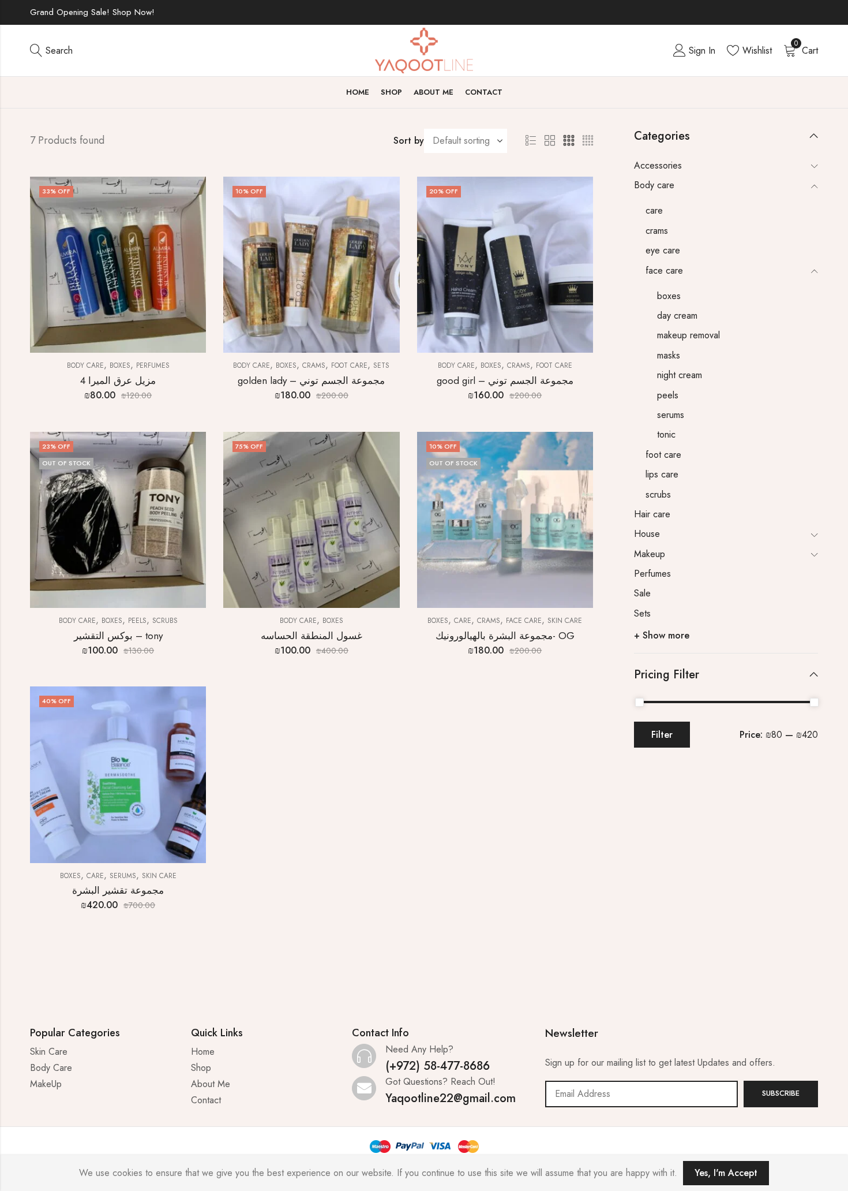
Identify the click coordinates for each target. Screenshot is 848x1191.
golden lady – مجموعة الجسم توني (311, 380)
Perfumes (153, 365)
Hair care (652, 514)
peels (137, 620)
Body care (85, 365)
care (462, 620)
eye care (663, 250)
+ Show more (661, 635)
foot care (349, 365)
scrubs (165, 620)
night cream (679, 375)
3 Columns (569, 141)
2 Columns (550, 141)
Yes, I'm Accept (726, 1172)
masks (668, 355)
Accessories (658, 165)
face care (524, 620)
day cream (677, 315)
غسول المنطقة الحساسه (311, 636)
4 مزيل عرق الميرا (118, 380)
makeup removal (688, 335)
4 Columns (588, 141)
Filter (662, 734)
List (531, 141)
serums (123, 876)
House (647, 533)
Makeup (649, 554)
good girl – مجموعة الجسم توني (505, 380)
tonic (666, 434)
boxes (120, 365)
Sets (381, 365)
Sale (642, 593)
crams (313, 365)
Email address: (641, 1094)
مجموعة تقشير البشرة (118, 890)
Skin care (564, 620)
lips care (662, 474)
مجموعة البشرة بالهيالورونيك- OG (505, 636)
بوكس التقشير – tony (118, 636)
